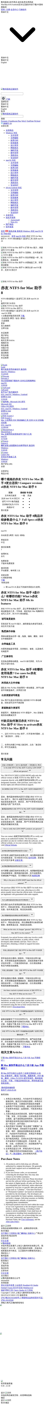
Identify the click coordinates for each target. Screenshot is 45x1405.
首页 (3, 231)
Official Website (11, 845)
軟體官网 (36, 876)
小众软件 (19, 1285)
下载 (3, 580)
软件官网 (32, 858)
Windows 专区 (11, 133)
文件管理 (14, 135)
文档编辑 (14, 138)
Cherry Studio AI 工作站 (23, 1290)
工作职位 (13, 1233)
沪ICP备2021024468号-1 (11, 1298)
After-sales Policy (12, 1222)
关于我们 (5, 1233)
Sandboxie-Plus (15, 121)
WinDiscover (28, 1288)
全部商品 (9, 130)
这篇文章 (19, 860)
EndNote (30, 121)
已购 (8, 99)
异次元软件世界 (7, 1285)
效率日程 (14, 140)
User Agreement (27, 1219)
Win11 (23, 121)
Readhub (26, 1285)
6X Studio (34, 1285)
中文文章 (5, 1241)
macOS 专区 (11, 160)
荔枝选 (20, 231)
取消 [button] (3, 1231)
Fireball (4, 1288)
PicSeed (37, 121)
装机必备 (12, 231)
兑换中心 (31, 1233)
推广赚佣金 (22, 1233)
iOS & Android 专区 (14, 188)
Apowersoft (15, 220)
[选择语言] (3, 98)
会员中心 (14, 10)
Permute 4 (5, 121)
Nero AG (14, 222)
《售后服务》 (17, 1154)
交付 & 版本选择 (21, 765)
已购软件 (22, 10)
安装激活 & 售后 (35, 765)
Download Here (19, 1007)
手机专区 (7, 234)
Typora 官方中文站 (15, 1288)
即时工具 (9, 1290)
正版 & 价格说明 (7, 765)
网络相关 (14, 148)
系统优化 (14, 155)
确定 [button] (7, 1231)
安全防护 (14, 158)
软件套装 (9, 227)
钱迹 (3, 1290)
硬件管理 (14, 153)
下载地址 (25, 1027)
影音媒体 (14, 143)
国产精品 (9, 224)
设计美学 (14, 145)
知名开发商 (10, 218)
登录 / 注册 (5, 10)
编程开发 (14, 150)
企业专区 (9, 215)
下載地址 (26, 1047)
